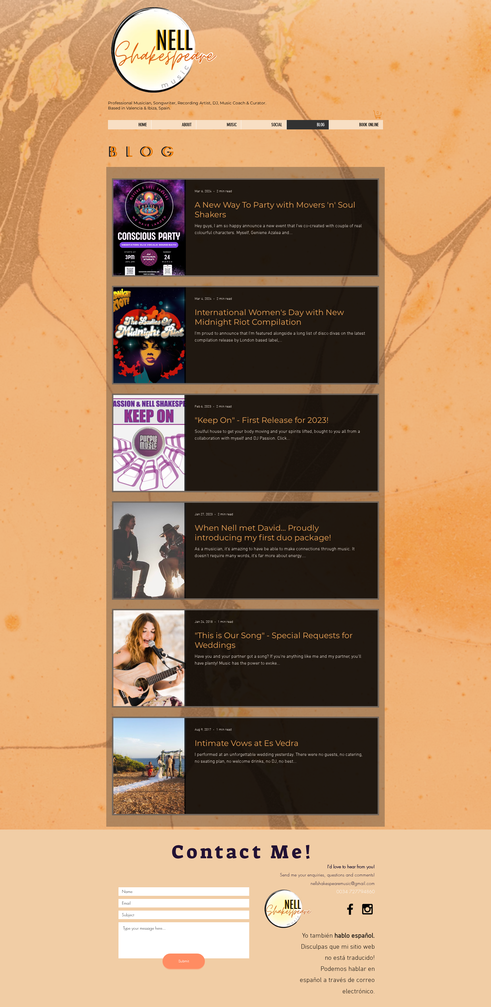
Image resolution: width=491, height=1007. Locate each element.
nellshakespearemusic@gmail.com (343, 883)
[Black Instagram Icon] (367, 909)
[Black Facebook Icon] (350, 909)
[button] (378, 115)
